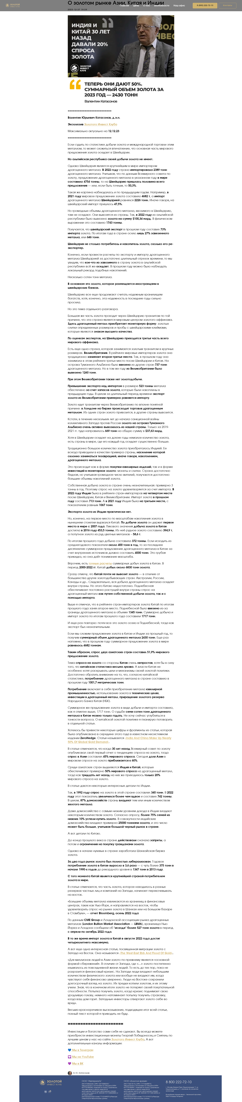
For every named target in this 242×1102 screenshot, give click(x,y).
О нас (146, 5)
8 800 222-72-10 (179, 1082)
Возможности (161, 5)
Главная (124, 5)
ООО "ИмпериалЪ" (92, 1081)
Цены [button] (136, 5)
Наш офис (179, 5)
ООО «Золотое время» (135, 1081)
